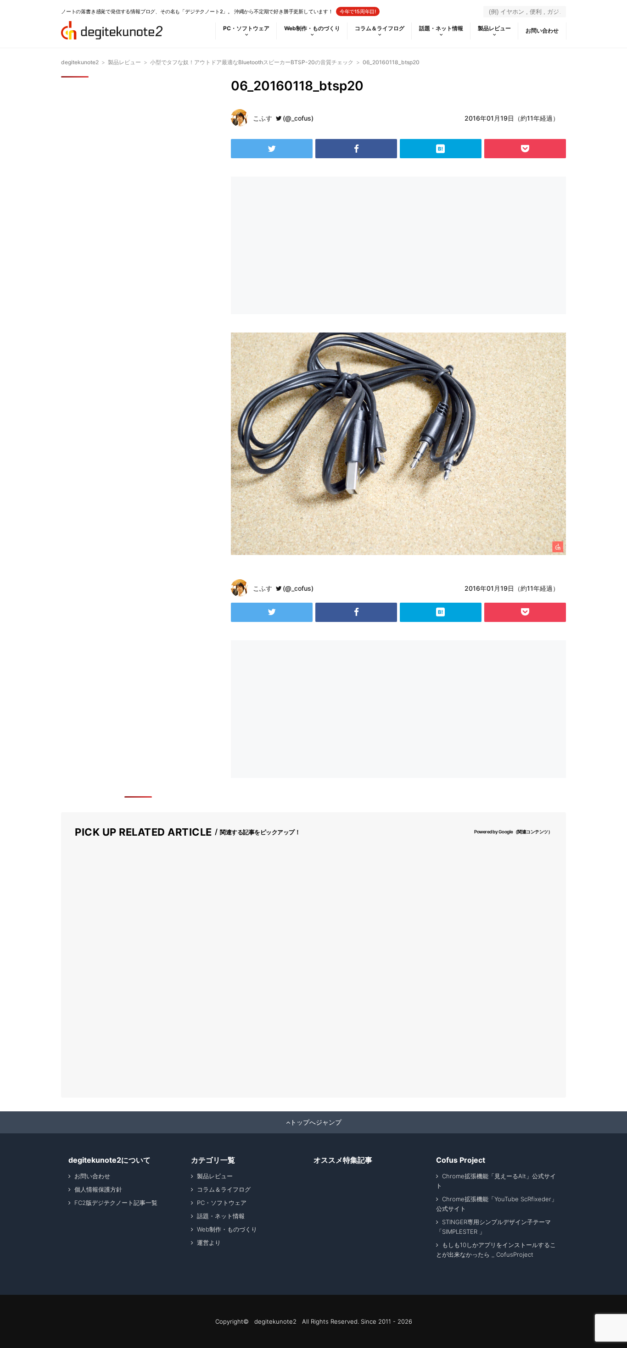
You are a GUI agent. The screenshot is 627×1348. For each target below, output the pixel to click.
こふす (262, 118)
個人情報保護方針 (98, 1189)
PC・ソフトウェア (246, 28)
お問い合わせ (542, 30)
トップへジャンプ (315, 1122)
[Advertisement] (312, 245)
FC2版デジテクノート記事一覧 (115, 1202)
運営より (209, 1242)
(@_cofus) (298, 118)
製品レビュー (494, 28)
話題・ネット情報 (441, 28)
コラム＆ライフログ (379, 28)
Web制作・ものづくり (312, 28)
